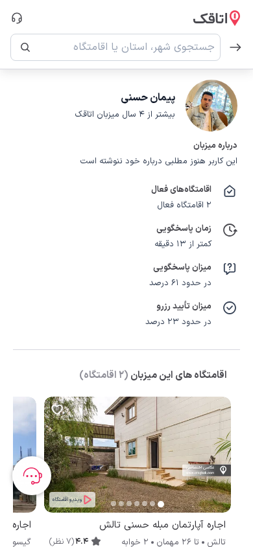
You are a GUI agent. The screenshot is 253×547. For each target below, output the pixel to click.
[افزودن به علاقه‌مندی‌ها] (57, 410)
